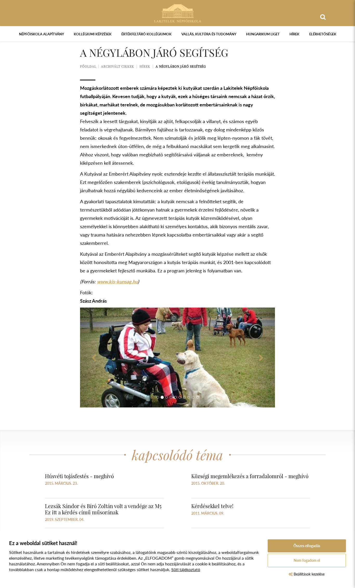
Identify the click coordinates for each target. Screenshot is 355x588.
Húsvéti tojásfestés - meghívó (79, 476)
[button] (94, 357)
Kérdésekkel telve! (212, 505)
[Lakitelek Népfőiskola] (177, 12)
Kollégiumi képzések (92, 34)
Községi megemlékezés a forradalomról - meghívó (249, 476)
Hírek (294, 34)
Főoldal (88, 66)
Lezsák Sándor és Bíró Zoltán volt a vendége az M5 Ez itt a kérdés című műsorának (103, 509)
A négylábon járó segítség (181, 66)
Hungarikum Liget (263, 34)
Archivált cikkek (117, 66)
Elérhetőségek (322, 34)
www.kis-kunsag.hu (117, 281)
